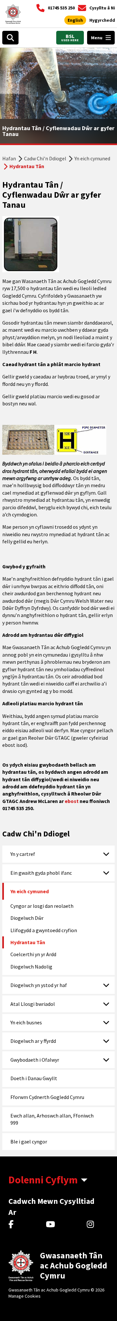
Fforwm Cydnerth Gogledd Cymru (47, 1097)
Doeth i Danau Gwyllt (33, 1078)
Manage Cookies (24, 1296)
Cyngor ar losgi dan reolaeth (41, 906)
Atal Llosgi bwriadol (32, 1004)
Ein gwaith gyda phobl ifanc (41, 873)
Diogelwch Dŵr (27, 918)
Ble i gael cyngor (28, 1141)
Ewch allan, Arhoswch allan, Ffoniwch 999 (52, 1119)
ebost (72, 801)
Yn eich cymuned (92, 158)
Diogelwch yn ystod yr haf (38, 985)
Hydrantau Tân (27, 942)
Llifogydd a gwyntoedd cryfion (43, 930)
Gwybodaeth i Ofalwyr (34, 1059)
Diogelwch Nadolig (31, 966)
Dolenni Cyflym (43, 1179)
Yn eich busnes (26, 1022)
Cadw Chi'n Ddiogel (45, 158)
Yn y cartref (22, 854)
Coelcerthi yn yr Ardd (33, 954)
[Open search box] (10, 37)
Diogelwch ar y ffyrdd (33, 1041)
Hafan (9, 158)
